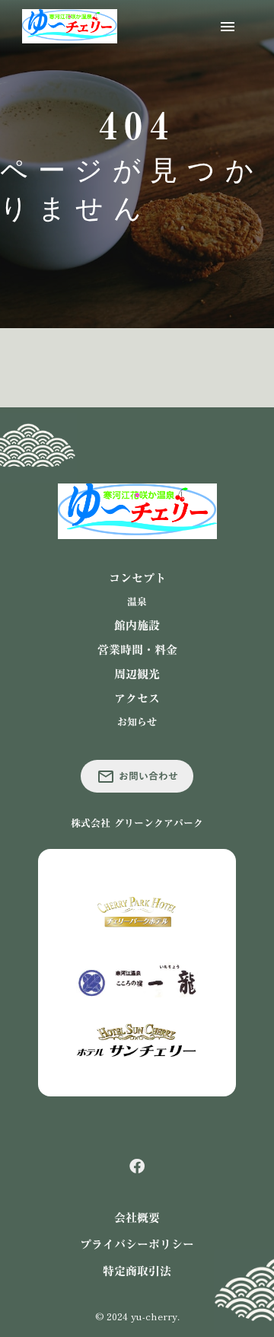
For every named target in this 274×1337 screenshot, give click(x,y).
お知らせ (137, 722)
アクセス (137, 699)
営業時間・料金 (137, 650)
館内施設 (137, 625)
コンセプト (137, 578)
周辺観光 (137, 674)
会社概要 (137, 1218)
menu (227, 27)
